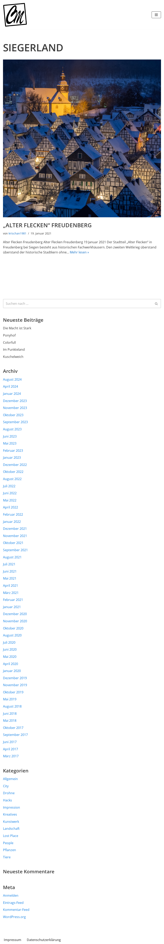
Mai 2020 (9, 656)
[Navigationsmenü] (156, 14)
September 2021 (15, 550)
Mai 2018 (9, 720)
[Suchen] (156, 303)
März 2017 (11, 756)
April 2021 (10, 585)
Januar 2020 (12, 671)
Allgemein (10, 779)
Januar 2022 (12, 521)
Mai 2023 (9, 443)
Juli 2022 (9, 486)
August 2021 (12, 557)
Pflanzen (9, 850)
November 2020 (15, 621)
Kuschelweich (13, 356)
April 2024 (10, 386)
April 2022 (10, 507)
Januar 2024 (12, 393)
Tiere (7, 857)
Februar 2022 (13, 514)
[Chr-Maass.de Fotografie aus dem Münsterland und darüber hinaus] (15, 15)
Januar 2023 (12, 457)
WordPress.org (14, 917)
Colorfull (9, 342)
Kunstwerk (11, 821)
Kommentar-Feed (16, 909)
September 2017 (15, 735)
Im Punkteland (14, 349)
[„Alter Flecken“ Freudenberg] (82, 138)
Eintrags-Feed (13, 902)
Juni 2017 (10, 742)
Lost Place (10, 836)
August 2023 (12, 429)
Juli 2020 (9, 642)
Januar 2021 (12, 607)
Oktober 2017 (13, 728)
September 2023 (15, 422)
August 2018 (12, 706)
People (8, 843)
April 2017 (10, 749)
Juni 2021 (10, 571)
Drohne (9, 793)
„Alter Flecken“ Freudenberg (47, 225)
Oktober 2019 (13, 692)
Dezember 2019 (15, 678)
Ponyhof (9, 335)
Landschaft (11, 828)
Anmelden (10, 895)
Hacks (7, 800)
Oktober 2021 (13, 543)
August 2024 (12, 379)
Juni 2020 (10, 649)
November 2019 (15, 685)
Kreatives (10, 814)
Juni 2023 (10, 436)
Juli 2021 (9, 564)
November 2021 (15, 536)
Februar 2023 (13, 450)
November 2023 (15, 408)
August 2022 (12, 479)
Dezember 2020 (15, 614)
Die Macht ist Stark (17, 328)
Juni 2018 (10, 713)
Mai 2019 (9, 699)
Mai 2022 (9, 500)
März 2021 (11, 593)
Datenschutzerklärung (44, 940)
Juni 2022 (10, 493)
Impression (11, 807)
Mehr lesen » (79, 252)
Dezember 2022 (15, 465)
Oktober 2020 (13, 628)
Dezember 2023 (15, 401)
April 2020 (10, 664)
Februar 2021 (13, 600)
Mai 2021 (9, 578)
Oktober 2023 (13, 415)
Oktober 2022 (13, 472)
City (6, 786)
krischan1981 (17, 233)
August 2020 (12, 635)
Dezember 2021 (15, 528)
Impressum (12, 940)
